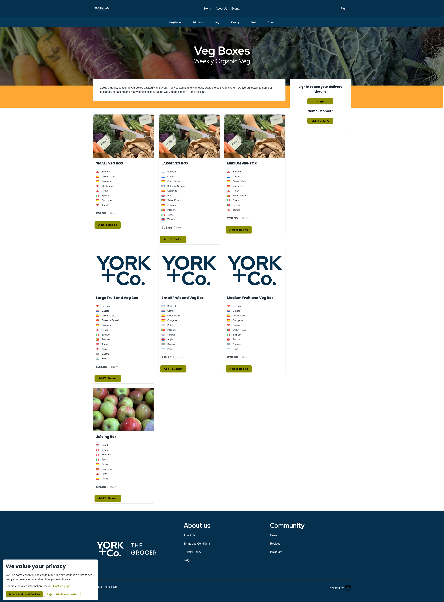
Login (320, 101)
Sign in (345, 8)
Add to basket (107, 225)
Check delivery (320, 120)
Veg (217, 22)
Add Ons (198, 22)
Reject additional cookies (62, 594)
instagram (276, 551)
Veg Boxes (175, 22)
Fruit (253, 22)
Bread (271, 22)
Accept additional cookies (24, 594)
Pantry (235, 22)
